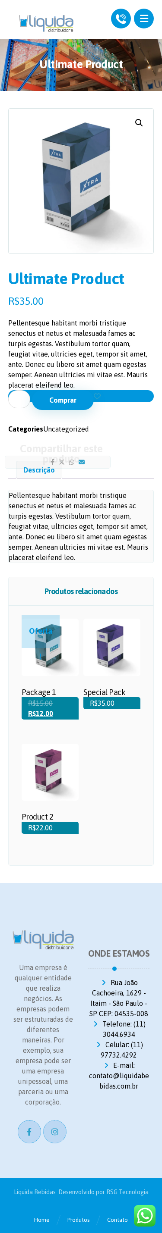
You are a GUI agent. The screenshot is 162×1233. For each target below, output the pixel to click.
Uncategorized (66, 429)
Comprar (62, 400)
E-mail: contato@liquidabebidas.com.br (119, 1075)
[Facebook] (29, 1131)
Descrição (39, 470)
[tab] (39, 470)
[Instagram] (55, 1131)
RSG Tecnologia (127, 1192)
